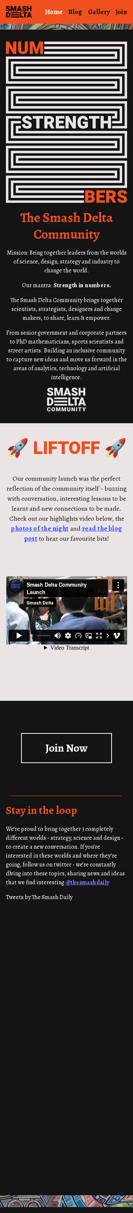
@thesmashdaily (87, 882)
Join (121, 11)
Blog (75, 11)
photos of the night (40, 528)
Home (53, 11)
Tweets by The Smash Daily (39, 897)
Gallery (99, 11)
